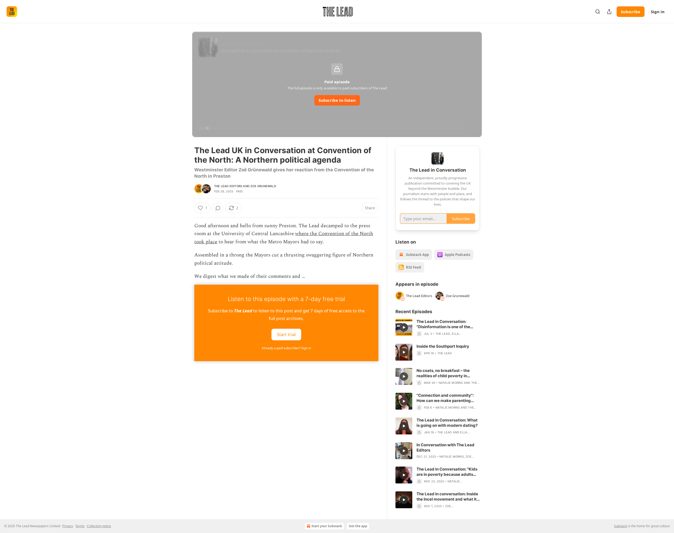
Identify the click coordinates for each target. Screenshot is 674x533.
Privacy (67, 526)
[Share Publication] (609, 11)
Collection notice (99, 526)
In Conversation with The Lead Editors (445, 447)
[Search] (597, 11)
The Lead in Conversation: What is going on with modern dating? (447, 423)
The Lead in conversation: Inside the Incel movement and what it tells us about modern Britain (447, 496)
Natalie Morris (451, 383)
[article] (437, 327)
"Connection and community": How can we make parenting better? (445, 398)
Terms (80, 526)
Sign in (658, 11)
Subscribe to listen (337, 100)
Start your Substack (326, 526)
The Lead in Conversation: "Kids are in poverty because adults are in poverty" (447, 472)
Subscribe (630, 11)
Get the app (358, 526)
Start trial (286, 334)
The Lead (442, 334)
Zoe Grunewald (263, 186)
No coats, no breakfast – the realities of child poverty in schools (443, 373)
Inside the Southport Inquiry (443, 346)
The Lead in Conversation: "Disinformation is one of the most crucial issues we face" (444, 324)
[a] (404, 327)
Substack (620, 526)
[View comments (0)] (218, 208)
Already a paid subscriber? (286, 348)
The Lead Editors (228, 186)
